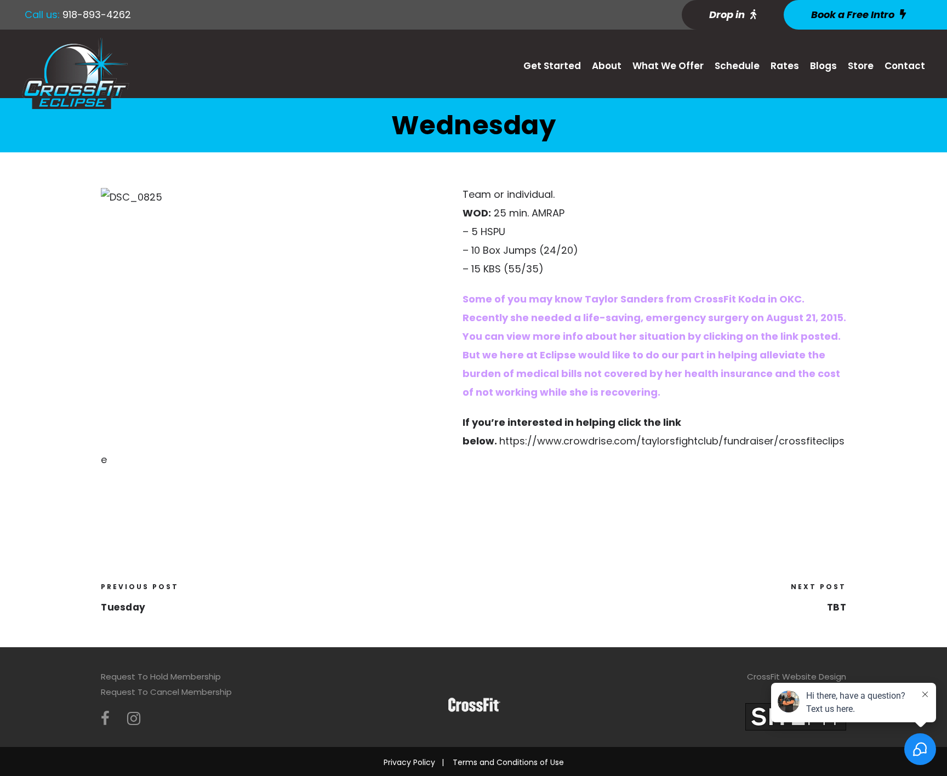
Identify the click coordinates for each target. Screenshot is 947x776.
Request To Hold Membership (161, 676)
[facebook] (105, 718)
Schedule (737, 65)
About (606, 65)
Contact (905, 65)
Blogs (823, 65)
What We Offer (668, 65)
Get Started (552, 65)
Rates (785, 65)
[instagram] (133, 718)
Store (861, 65)
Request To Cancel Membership (166, 692)
